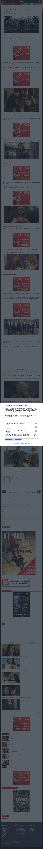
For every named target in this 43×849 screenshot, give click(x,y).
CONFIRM (13, 439)
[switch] (35, 423)
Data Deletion (15, 443)
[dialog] (21, 424)
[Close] (41, 406)
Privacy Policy (27, 443)
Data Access (21, 443)
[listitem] (21, 420)
